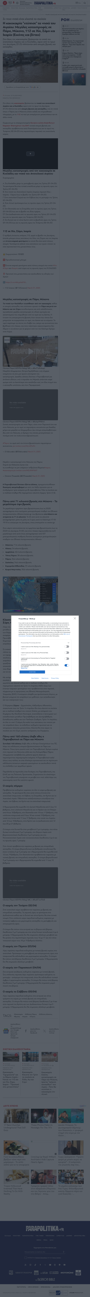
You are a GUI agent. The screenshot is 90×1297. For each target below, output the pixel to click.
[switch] (67, 646)
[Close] (75, 619)
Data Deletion (35, 678)
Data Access (45, 678)
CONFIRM (32, 672)
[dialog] (45, 648)
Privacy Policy (55, 678)
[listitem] (45, 643)
